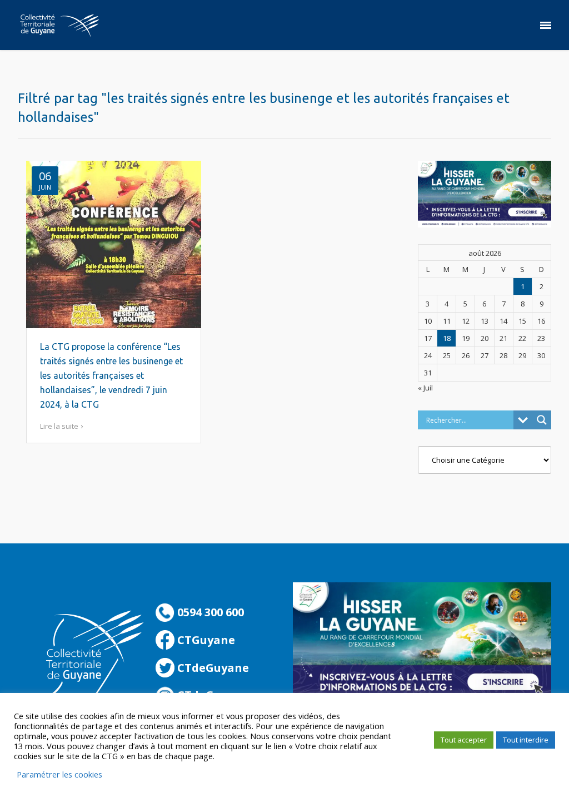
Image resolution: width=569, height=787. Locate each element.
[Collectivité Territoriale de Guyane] (59, 25)
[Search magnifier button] (541, 419)
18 (447, 338)
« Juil (425, 388)
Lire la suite (59, 426)
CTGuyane (204, 639)
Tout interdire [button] (525, 740)
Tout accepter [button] (464, 740)
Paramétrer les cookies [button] (59, 774)
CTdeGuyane (211, 667)
